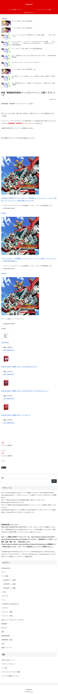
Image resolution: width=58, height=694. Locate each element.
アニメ (4, 467)
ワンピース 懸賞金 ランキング (11, 676)
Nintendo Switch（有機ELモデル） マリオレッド (16, 415)
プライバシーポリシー (8, 664)
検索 (2, 478)
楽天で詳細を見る (8, 350)
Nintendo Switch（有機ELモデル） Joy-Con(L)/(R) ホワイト (19, 366)
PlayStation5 (5, 342)
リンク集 (4, 668)
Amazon (3, 213)
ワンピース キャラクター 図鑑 (11, 672)
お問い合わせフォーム (8, 660)
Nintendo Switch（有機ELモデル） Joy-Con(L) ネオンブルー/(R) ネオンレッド (25, 391)
